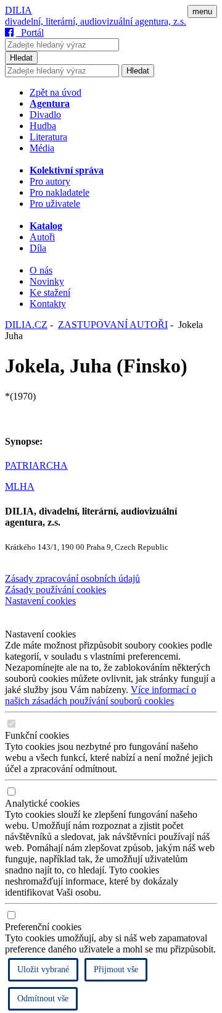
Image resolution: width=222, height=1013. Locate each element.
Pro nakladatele (59, 192)
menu (202, 11)
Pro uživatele (55, 203)
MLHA (20, 486)
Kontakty (48, 303)
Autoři (42, 237)
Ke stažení (50, 292)
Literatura (48, 137)
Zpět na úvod (55, 92)
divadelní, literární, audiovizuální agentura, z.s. (95, 21)
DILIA (18, 10)
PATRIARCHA (36, 465)
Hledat (21, 57)
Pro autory (50, 181)
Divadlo (45, 114)
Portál (30, 32)
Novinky (47, 281)
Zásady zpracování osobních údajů (72, 578)
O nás (41, 270)
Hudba (43, 125)
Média (42, 148)
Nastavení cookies (40, 600)
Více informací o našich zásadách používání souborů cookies (100, 695)
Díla (38, 248)
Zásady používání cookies (55, 589)
